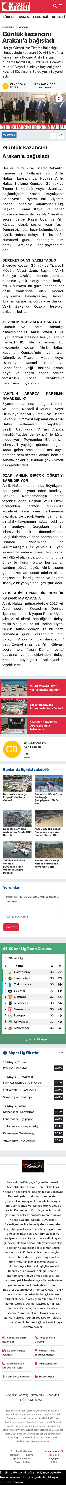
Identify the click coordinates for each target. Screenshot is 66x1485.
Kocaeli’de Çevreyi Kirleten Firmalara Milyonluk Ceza (47, 863)
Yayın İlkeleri (22, 1462)
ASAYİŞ (24, 17)
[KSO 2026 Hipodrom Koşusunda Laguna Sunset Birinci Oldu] (49, 818)
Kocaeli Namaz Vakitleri (13, 1352)
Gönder (11, 927)
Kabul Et (5, 1482)
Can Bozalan (32, 746)
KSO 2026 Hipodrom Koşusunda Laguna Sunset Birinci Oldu (48, 832)
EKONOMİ (40, 17)
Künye (29, 1455)
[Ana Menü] (60, 6)
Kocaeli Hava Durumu (45, 1339)
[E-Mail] (27, 755)
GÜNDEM (26, 1400)
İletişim (14, 1455)
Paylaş (11, 135)
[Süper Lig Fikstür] (61, 1052)
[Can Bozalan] (12, 749)
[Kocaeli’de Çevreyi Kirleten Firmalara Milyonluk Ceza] (49, 849)
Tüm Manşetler (48, 1363)
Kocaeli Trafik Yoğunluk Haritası (45, 1352)
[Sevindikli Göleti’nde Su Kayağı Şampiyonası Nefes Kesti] (49, 783)
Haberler (8, 27)
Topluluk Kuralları (21, 1459)
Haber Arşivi (46, 1376)
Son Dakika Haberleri (18, 1376)
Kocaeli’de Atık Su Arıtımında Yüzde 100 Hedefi (17, 832)
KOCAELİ (58, 17)
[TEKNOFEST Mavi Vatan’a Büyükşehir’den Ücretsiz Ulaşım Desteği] (17, 849)
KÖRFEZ (8, 17)
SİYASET (40, 1400)
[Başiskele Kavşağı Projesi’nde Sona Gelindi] (17, 783)
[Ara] (55, 6)
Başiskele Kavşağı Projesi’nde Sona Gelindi (14, 797)
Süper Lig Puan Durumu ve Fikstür (13, 1365)
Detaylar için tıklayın (33, 1039)
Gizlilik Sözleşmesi (21, 1451)
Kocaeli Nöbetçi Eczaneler (14, 1339)
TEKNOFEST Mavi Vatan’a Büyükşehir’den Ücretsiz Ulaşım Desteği (14, 866)
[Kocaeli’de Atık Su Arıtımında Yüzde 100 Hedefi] (17, 818)
